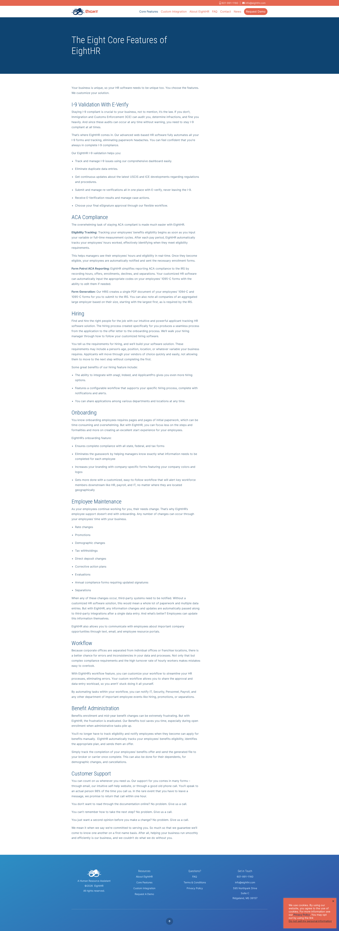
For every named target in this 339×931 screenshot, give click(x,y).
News (237, 11)
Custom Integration (174, 11)
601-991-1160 (245, 876)
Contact (225, 11)
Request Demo (256, 11)
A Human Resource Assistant (94, 880)
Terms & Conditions (195, 882)
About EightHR (199, 11)
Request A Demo (144, 894)
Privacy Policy (195, 888)
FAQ (214, 11)
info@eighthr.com (255, 2)
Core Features (148, 11)
